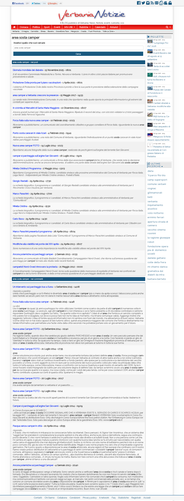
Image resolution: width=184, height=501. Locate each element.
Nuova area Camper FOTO (26, 329)
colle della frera (157, 262)
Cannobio (34, 31)
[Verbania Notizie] (92, 21)
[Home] (14, 27)
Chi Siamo (50, 497)
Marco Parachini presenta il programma (32, 231)
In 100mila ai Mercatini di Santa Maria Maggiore (36, 108)
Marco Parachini (21, 193)
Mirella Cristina (20, 206)
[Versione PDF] (161, 4)
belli (150, 197)
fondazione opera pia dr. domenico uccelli (158, 250)
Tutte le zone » (109, 31)
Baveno (51, 31)
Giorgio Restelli (20, 181)
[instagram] (148, 4)
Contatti (38, 497)
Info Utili (68, 27)
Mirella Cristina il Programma (27, 168)
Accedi (146, 497)
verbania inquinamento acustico (155, 205)
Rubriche (83, 27)
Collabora (62, 497)
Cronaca (24, 27)
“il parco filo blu (157, 175)
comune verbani (157, 184)
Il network (104, 497)
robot (151, 242)
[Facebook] (139, 4)
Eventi (57, 27)
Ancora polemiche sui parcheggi (33, 254)
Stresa (43, 31)
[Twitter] (143, 4)
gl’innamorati (155, 192)
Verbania (15, 31)
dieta (150, 171)
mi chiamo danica (157, 266)
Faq (113, 497)
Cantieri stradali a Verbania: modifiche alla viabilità (158, 106)
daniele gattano (157, 258)
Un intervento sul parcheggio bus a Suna (33, 287)
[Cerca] (168, 27)
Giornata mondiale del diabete (28, 70)
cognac (152, 188)
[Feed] (152, 4)
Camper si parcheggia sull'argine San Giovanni (35, 406)
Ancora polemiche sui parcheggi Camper (33, 465)
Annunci (114, 27)
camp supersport (157, 179)
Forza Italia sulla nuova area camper (31, 302)
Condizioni (75, 497)
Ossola (83, 31)
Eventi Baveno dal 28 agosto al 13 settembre (159, 56)
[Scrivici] (157, 4)
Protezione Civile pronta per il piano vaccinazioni (37, 82)
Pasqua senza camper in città (27, 426)
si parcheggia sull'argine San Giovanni (35, 156)
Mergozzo (75, 31)
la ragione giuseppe (159, 237)
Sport (47, 27)
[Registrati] (165, 4)
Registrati (136, 497)
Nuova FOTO (26, 145)
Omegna (25, 31)
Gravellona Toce (62, 31)
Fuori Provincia (94, 31)
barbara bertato (157, 279)
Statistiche (123, 497)
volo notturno (156, 213)
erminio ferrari (156, 217)
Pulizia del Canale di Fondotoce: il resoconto (159, 93)
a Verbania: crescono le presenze (35, 95)
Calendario (100, 27)
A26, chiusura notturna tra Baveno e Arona (159, 79)
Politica (36, 27)
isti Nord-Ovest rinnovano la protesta (35, 267)
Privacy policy (90, 497)
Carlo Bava (18, 219)
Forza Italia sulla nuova (31, 120)
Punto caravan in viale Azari (29, 133)
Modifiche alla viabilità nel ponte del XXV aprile (36, 244)
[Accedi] (170, 4)
